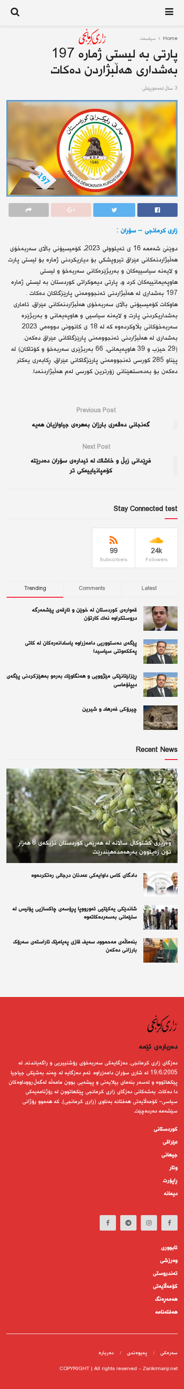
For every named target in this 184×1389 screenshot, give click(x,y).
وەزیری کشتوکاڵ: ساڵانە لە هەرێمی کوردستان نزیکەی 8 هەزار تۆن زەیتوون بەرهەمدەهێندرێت (94, 847)
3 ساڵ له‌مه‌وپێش (160, 89)
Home (170, 39)
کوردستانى (166, 1129)
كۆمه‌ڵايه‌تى (165, 1286)
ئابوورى (169, 1247)
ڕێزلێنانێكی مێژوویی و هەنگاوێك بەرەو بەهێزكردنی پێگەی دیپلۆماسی (71, 680)
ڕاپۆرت (170, 1180)
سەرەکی (169, 1353)
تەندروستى (165, 1273)
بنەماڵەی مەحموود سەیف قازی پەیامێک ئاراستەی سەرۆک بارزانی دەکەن (75, 946)
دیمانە (171, 1193)
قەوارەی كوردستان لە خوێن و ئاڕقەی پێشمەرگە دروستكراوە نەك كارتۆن (84, 614)
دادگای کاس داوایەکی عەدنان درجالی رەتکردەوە (84, 875)
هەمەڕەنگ (166, 1299)
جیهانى (169, 1155)
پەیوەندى (137, 1353)
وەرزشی (169, 1260)
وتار (173, 1168)
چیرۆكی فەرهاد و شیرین (109, 709)
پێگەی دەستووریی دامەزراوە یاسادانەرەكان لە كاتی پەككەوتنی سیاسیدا (81, 647)
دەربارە (106, 1353)
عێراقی (170, 1142)
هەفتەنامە (166, 1312)
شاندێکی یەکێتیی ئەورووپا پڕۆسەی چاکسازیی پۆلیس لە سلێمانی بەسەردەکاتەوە (74, 913)
